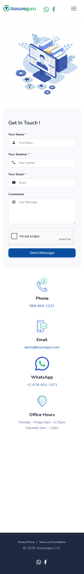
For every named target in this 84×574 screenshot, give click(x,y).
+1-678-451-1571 (42, 384)
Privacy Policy (26, 542)
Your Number (18, 154)
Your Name (17, 134)
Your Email (17, 174)
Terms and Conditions (52, 542)
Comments (16, 194)
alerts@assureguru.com (42, 347)
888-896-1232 (42, 306)
